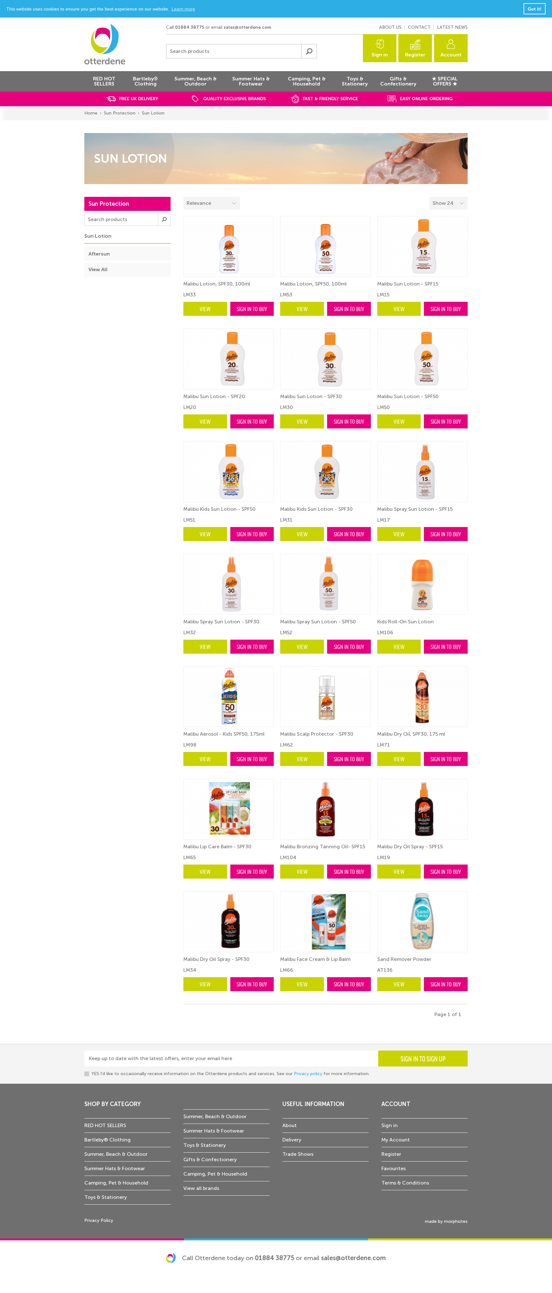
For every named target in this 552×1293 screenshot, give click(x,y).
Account (451, 55)
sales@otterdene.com (247, 27)
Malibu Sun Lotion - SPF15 (407, 284)
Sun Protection (119, 113)
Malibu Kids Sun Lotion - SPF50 (219, 509)
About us (390, 27)
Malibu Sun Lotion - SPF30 (311, 396)
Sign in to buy (252, 308)
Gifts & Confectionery (210, 1159)
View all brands (201, 1188)
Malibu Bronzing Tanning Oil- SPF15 (322, 846)
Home (90, 113)
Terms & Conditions (405, 1183)
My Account (395, 1140)
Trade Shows (297, 1154)
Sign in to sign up (423, 1058)
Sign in (380, 55)
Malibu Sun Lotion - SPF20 (214, 396)
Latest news (452, 27)
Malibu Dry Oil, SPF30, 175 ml (411, 734)
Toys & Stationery (105, 1197)
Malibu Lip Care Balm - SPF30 (217, 846)
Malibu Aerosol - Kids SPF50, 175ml (223, 734)
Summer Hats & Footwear (114, 1168)
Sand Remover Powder (404, 959)
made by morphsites (446, 1221)
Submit (309, 51)
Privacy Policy (98, 1220)
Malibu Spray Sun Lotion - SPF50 (318, 622)
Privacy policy (308, 1073)
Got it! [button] (534, 8)
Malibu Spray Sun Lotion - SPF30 (221, 622)
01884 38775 (189, 27)
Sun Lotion (153, 113)
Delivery (291, 1140)
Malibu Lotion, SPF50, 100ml (313, 284)
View (205, 308)
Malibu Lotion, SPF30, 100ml (216, 284)
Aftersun (99, 254)
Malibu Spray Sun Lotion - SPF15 (415, 509)
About (289, 1125)
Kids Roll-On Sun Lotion (405, 622)
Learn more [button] (183, 8)
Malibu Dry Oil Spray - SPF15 (410, 846)
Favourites (393, 1168)
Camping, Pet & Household (116, 1183)
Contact (419, 27)
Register (415, 55)
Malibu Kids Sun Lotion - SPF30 (316, 509)
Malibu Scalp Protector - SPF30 (316, 734)
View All (98, 269)
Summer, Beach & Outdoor (116, 1154)
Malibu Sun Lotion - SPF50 (408, 396)
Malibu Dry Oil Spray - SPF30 (216, 959)
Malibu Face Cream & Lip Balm (315, 959)
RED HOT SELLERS (105, 1125)
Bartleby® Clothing (107, 1140)
